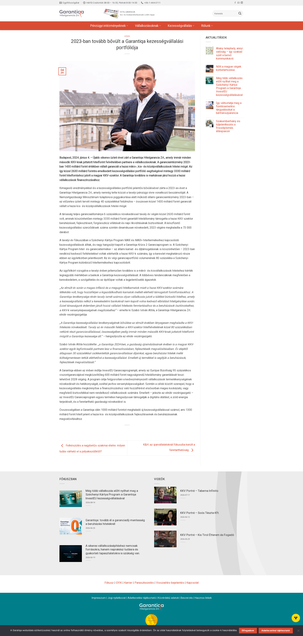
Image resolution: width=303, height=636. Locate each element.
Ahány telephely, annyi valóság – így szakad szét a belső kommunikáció (229, 53)
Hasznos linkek (203, 597)
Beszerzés (187, 597)
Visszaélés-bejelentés (170, 582)
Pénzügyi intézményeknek (108, 25)
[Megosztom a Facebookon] (118, 431)
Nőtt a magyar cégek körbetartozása (228, 68)
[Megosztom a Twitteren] (124, 431)
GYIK (119, 582)
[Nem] (298, 631)
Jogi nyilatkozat (117, 597)
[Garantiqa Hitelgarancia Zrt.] (77, 13)
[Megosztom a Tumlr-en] (137, 431)
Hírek (127, 36)
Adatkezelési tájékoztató (142, 597)
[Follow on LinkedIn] (242, 2)
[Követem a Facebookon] (235, 2)
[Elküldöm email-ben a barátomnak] (130, 431)
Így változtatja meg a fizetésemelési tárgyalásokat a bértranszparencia (228, 108)
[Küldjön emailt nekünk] (238, 2)
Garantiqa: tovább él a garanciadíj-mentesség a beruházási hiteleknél (115, 522)
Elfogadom (248, 630)
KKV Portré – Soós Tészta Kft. (199, 513)
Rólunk (205, 25)
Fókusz (109, 582)
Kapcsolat (192, 582)
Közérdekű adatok (168, 597)
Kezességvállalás (180, 25)
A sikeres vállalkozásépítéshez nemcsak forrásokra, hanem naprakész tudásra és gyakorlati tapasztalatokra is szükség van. (113, 549)
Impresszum (99, 597)
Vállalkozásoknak (147, 25)
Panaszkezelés (144, 582)
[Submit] (240, 13)
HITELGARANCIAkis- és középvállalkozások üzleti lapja (137, 13)
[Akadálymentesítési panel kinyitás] (296, 618)
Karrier (128, 582)
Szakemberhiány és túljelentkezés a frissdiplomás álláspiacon (228, 126)
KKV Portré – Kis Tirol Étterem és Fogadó (207, 535)
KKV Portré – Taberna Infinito (199, 490)
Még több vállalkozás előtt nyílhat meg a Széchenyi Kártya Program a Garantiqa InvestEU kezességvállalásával (229, 86)
